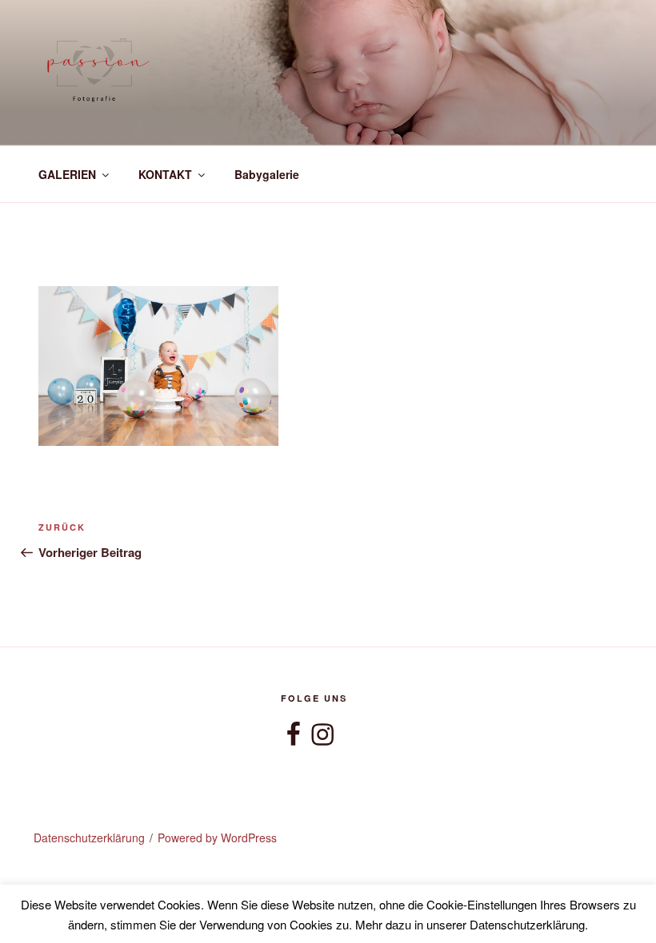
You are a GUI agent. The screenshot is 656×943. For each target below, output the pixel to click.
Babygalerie (266, 174)
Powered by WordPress (217, 838)
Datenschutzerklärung (89, 838)
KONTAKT (165, 174)
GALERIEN (67, 174)
